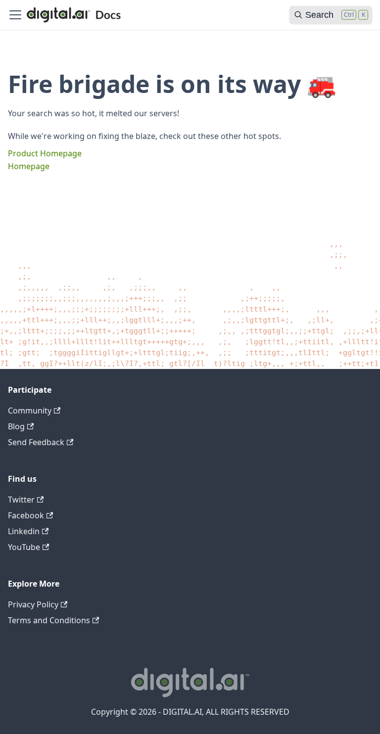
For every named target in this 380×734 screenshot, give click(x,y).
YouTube (24, 547)
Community (29, 410)
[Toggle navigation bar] (15, 14)
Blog (16, 426)
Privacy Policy (33, 604)
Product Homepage (45, 153)
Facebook (26, 515)
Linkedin (24, 531)
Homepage (28, 166)
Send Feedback (36, 442)
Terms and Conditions (49, 620)
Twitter (21, 499)
